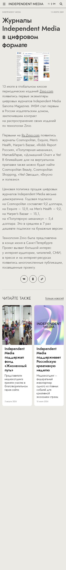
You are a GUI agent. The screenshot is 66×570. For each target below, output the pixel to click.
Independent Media (26, 4)
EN (54, 4)
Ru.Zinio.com (31, 135)
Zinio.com (46, 91)
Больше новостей (54, 298)
